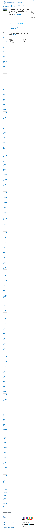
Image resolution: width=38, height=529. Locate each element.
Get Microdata (18, 14)
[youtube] (31, 519)
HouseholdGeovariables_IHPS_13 (4, 216)
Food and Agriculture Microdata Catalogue (11, 5)
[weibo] (29, 519)
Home (4, 5)
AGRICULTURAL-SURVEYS (21, 5)
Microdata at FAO (19, 2)
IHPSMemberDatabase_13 (5, 296)
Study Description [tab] (7, 28)
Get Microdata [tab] (26, 28)
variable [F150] (15, 6)
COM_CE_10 (5, 495)
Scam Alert (5, 527)
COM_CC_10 (5, 492)
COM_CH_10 (5, 503)
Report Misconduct (11, 527)
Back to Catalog (7, 512)
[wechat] (28, 519)
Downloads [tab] (20, 28)
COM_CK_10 (5, 508)
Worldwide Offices (16, 522)
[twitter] (26, 519)
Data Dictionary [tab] (14, 28)
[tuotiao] (24, 519)
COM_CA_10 (5, 489)
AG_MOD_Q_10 (14, 34)
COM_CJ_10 (4, 506)
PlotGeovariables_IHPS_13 (5, 219)
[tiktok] (23, 519)
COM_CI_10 (4, 505)
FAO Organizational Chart (5, 523)
